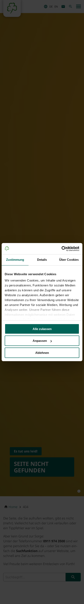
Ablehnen (42, 352)
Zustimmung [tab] (15, 259)
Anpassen (40, 340)
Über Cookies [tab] (69, 259)
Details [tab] (42, 259)
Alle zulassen (42, 329)
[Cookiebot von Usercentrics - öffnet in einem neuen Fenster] (61, 248)
